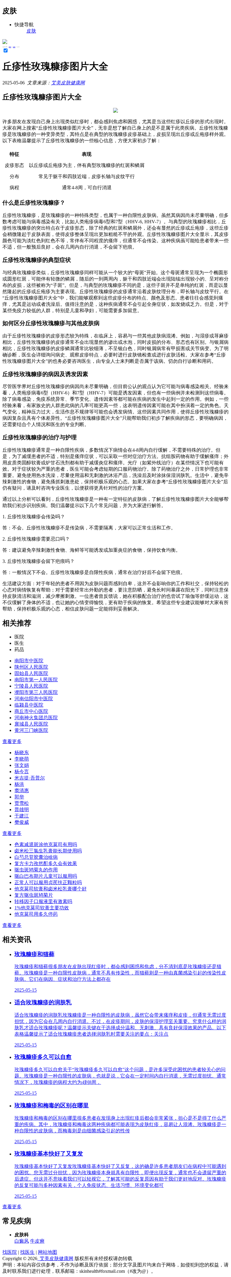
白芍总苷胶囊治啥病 (36, 857)
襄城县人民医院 (31, 723)
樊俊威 (21, 822)
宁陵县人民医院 (31, 686)
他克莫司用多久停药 (36, 914)
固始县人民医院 (31, 673)
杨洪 (19, 784)
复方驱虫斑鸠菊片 (33, 895)
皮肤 (14, 47)
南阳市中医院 (28, 660)
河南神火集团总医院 (36, 717)
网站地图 (47, 1252)
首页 (10, 47)
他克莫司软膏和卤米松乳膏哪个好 (50, 888)
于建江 (21, 815)
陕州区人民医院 (31, 667)
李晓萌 (21, 758)
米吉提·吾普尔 (29, 777)
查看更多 (12, 741)
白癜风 (21, 1241)
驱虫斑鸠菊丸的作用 (36, 869)
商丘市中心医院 (31, 711)
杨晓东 (21, 752)
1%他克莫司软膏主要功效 (41, 907)
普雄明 (21, 809)
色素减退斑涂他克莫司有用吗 (45, 844)
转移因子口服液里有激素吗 (43, 901)
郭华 (19, 796)
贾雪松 (21, 803)
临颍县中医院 (28, 705)
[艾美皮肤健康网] (4, 42)
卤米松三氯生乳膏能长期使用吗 (48, 850)
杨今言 (21, 771)
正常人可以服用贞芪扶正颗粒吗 (48, 882)
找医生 (27, 1252)
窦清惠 (21, 790)
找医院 (9, 1252)
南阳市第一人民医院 (36, 679)
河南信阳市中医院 (33, 698)
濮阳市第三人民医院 (36, 692)
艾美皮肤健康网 (68, 82)
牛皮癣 (37, 1241)
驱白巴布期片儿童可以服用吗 (45, 876)
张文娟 (21, 765)
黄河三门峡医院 (31, 730)
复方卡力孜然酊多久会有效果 (45, 863)
